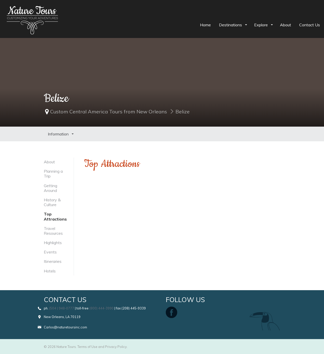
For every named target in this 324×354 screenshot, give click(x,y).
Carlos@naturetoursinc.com (65, 327)
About (285, 24)
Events (50, 251)
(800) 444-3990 (101, 308)
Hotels (50, 270)
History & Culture (52, 202)
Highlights (53, 242)
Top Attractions (55, 216)
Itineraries (53, 261)
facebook (171, 312)
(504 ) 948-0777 (61, 308)
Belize (182, 111)
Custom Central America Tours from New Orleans (108, 111)
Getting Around (50, 188)
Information (59, 133)
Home (205, 24)
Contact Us (309, 24)
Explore (261, 24)
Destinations (231, 24)
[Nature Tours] (32, 9)
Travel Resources (53, 231)
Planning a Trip (53, 174)
